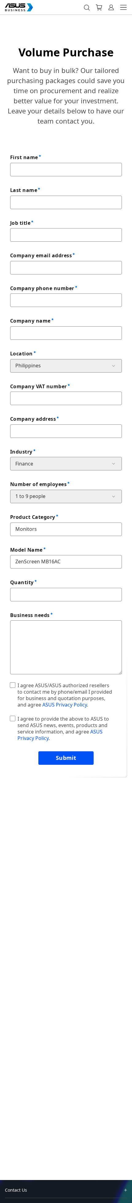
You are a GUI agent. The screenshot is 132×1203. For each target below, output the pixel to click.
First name (24, 157)
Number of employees (38, 484)
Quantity (22, 582)
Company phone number (42, 288)
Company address (33, 419)
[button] (86, 7)
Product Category (32, 517)
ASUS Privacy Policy (64, 704)
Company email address (41, 255)
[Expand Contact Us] (125, 1190)
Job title (20, 223)
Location (21, 353)
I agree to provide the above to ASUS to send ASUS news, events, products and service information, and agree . (63, 728)
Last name (23, 190)
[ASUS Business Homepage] (19, 7)
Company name (30, 320)
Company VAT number (38, 386)
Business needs (30, 615)
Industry (21, 451)
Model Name (26, 549)
